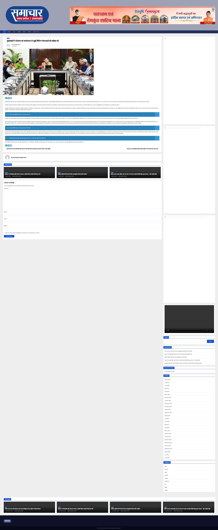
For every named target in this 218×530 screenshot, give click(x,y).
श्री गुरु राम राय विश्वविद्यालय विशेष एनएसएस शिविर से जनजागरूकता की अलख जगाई (142, 148)
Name (5, 211)
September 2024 (168, 448)
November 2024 (168, 442)
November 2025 (168, 406)
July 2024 (167, 454)
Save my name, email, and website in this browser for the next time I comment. (22, 232)
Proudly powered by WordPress (103, 528)
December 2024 (168, 439)
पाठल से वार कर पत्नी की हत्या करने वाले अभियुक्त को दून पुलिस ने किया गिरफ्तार (178, 351)
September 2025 (168, 412)
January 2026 (168, 400)
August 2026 (167, 379)
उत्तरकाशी (166, 475)
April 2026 (167, 391)
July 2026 (167, 382)
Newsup (113, 528)
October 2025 (168, 409)
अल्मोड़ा (166, 472)
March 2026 (167, 394)
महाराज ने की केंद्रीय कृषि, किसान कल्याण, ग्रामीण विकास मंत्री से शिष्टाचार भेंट (22, 174)
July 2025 (167, 418)
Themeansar (118, 528)
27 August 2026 (9, 510)
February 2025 (168, 433)
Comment (6, 188)
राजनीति (29, 31)
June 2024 (167, 457)
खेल (14, 31)
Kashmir (166, 469)
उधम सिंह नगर (167, 481)
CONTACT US (36, 31)
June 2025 (167, 421)
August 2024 (167, 451)
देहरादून (166, 487)
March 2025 (167, 430)
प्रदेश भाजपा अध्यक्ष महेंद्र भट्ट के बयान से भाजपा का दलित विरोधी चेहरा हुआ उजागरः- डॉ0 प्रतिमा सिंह (134, 174)
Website (5, 225)
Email (5, 218)
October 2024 (168, 445)
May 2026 (167, 388)
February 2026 (168, 397)
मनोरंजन (24, 31)
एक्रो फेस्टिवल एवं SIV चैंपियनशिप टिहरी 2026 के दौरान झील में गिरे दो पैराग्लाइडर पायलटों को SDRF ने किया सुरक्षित (28, 148)
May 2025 (167, 424)
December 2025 (168, 403)
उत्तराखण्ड (9, 31)
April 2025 (167, 427)
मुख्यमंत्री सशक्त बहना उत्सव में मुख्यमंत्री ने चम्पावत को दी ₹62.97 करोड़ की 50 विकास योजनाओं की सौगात (183, 363)
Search (166, 337)
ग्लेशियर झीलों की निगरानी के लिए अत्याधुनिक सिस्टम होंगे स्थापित (72, 174)
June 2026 (167, 385)
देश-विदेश (19, 31)
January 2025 (168, 436)
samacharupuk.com (16, 44)
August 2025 (167, 415)
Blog (166, 466)
